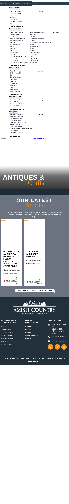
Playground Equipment (37, 38)
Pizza (11, 87)
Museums (13, 17)
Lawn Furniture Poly (16, 126)
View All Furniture (15, 136)
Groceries (13, 54)
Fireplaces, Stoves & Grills (18, 122)
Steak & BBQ (14, 89)
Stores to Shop (7, 332)
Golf (11, 15)
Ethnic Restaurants (15, 77)
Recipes (28, 332)
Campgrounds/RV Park (17, 104)
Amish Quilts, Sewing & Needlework (41, 42)
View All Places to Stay (17, 109)
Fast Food (13, 81)
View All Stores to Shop (17, 65)
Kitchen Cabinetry (15, 124)
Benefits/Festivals (15, 13)
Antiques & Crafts (15, 34)
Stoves (32, 48)
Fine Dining (13, 83)
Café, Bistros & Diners (16, 73)
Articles (28, 329)
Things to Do (6, 329)
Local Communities (17, 3)
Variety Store (34, 62)
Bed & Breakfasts (15, 100)
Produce (32, 40)
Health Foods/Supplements (18, 56)
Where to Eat (6, 335)
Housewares (14, 60)
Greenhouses (14, 52)
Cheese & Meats (15, 44)
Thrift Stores (33, 54)
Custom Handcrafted (16, 120)
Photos (7, 3)
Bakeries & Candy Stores (17, 38)
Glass (11, 50)
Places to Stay (7, 338)
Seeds (32, 44)
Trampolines (34, 60)
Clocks (12, 46)
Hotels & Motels (14, 106)
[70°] (36, 3)
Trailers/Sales (34, 58)
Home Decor (14, 58)
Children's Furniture (16, 118)
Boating (12, 42)
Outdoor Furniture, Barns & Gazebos (21, 128)
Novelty (32, 36)
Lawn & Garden (35, 32)
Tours (11, 23)
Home (3, 326)
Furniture (4, 341)
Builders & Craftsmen (16, 116)
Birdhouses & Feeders (16, 40)
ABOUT (26, 3)
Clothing (12, 48)
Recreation (13, 19)
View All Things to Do (17, 26)
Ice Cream (13, 85)
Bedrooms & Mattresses (17, 114)
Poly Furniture (14, 130)
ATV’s (12, 36)
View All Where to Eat (16, 94)
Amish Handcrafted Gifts (17, 32)
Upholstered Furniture (16, 132)
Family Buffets (14, 79)
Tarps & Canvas (35, 52)
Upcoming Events (32, 326)
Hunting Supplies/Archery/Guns (19, 62)
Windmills (56, 32)
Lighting (32, 34)
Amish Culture (6, 344)
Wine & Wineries (15, 91)
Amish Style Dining (15, 71)
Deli (11, 75)
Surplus (32, 50)
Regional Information (16, 21)
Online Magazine (31, 335)
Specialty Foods (35, 46)
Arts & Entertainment (16, 11)
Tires (31, 56)
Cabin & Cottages (15, 102)
